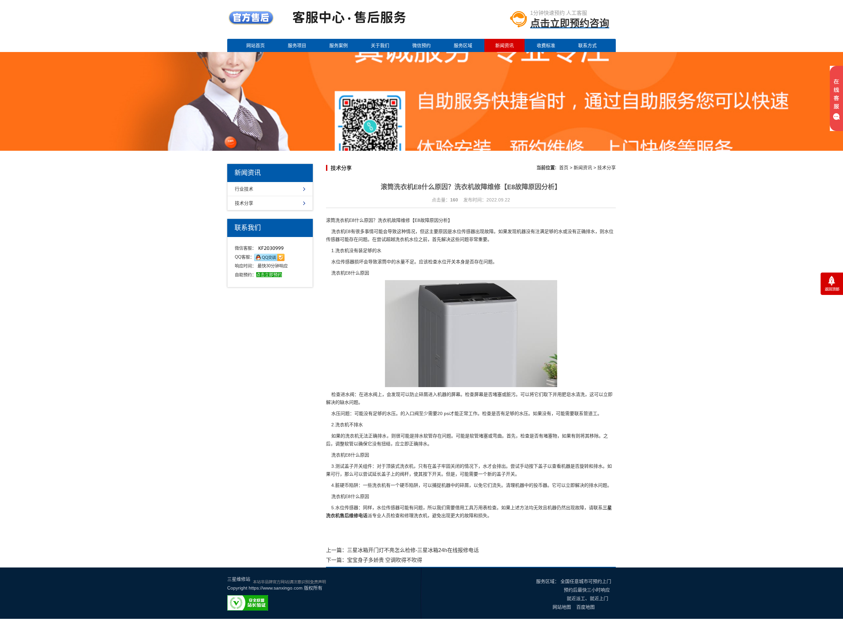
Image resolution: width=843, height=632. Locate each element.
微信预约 (421, 45)
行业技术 (244, 189)
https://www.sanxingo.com (276, 588)
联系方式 (587, 45)
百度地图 (585, 607)
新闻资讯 (504, 45)
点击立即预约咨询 (569, 23)
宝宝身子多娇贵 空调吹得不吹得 (384, 560)
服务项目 (297, 45)
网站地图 (562, 607)
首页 (563, 167)
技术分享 (244, 203)
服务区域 (463, 45)
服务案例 (338, 45)
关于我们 (380, 45)
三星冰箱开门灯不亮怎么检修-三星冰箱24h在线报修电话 (413, 550)
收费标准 (546, 45)
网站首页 (255, 45)
